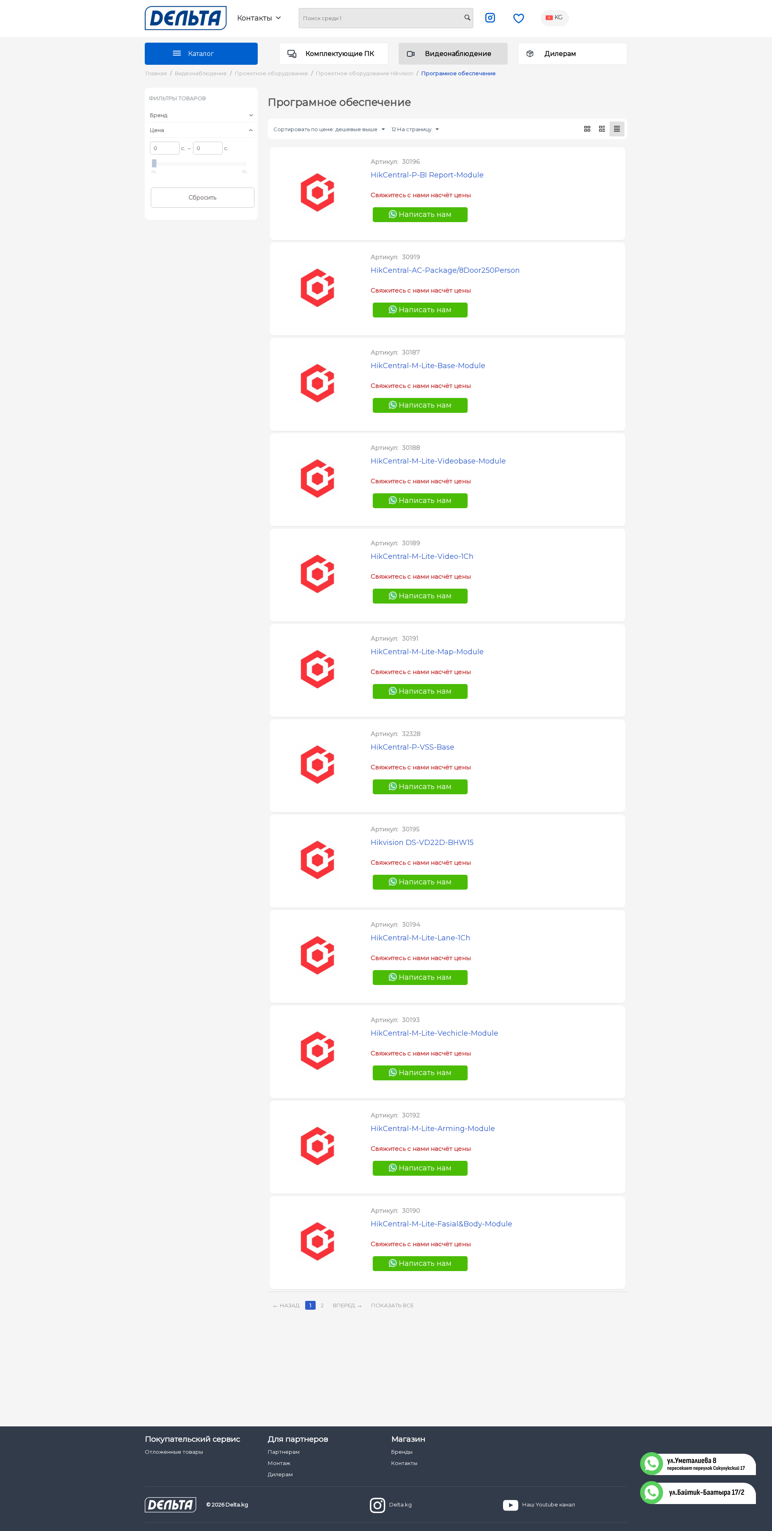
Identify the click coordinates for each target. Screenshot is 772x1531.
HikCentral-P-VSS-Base (412, 747)
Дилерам (560, 54)
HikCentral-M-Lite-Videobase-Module (438, 461)
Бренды (402, 1452)
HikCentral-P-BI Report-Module (427, 175)
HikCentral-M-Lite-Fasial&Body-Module (441, 1224)
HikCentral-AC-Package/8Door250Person (445, 270)
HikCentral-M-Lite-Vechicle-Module (434, 1033)
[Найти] (467, 18)
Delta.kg (400, 1504)
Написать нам (424, 214)
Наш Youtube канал (548, 1504)
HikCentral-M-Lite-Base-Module (428, 365)
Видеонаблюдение (458, 54)
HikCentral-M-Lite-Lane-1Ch (420, 937)
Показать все (392, 1305)
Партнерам (284, 1452)
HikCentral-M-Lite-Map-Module (427, 651)
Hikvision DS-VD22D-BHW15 (422, 842)
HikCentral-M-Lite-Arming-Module (433, 1128)
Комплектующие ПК (340, 54)
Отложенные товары (174, 1452)
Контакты (404, 1463)
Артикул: (384, 161)
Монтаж (279, 1463)
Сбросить (202, 197)
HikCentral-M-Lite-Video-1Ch (422, 556)
